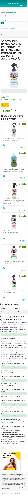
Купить (4, 105)
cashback (3, 15)
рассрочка (8, 15)
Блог (2, 35)
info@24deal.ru (14, 28)
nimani (25, 495)
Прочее (3, 32)
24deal (11, 493)
